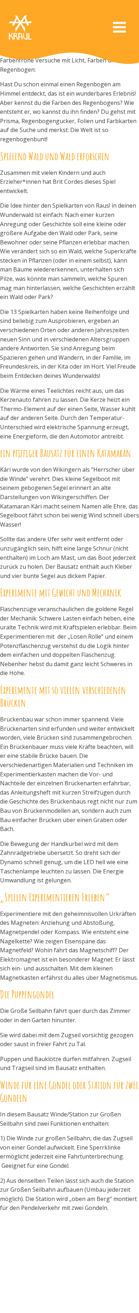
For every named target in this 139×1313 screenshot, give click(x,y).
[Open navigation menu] (119, 28)
